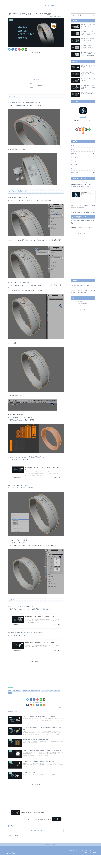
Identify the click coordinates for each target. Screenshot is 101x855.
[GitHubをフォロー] (37, 705)
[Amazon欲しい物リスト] (34, 705)
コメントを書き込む (36, 830)
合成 (51, 690)
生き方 (83, 168)
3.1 (10, 690)
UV (28, 690)
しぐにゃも (83, 117)
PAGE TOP (51, 844)
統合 (10, 692)
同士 (55, 690)
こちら (85, 227)
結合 (59, 690)
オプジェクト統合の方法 (36, 85)
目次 (33, 79)
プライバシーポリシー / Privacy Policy (86, 850)
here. (90, 285)
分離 (43, 690)
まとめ (31, 87)
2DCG (83, 145)
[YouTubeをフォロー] (31, 705)
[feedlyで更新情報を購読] (41, 705)
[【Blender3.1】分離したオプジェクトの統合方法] (16, 49)
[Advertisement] (36, 64)
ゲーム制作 (83, 157)
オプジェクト (34, 690)
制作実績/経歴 (72, 850)
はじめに (32, 83)
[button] (94, 15)
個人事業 (83, 164)
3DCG (11, 687)
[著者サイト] (27, 705)
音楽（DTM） (83, 172)
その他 (83, 161)
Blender (19, 690)
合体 (47, 690)
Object (24, 690)
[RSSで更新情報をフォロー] (44, 705)
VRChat (83, 153)
